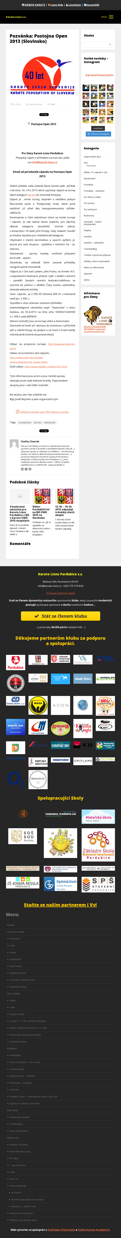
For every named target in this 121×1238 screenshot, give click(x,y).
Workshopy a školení (20, 1117)
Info (86, 162)
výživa (87, 279)
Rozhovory (89, 215)
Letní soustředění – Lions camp (25, 1062)
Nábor (13, 1000)
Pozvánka (88, 184)
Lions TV (14, 1178)
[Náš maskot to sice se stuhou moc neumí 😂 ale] (102, 88)
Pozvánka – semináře (94, 190)
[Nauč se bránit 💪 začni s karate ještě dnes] (110, 112)
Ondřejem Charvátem (61, 1230)
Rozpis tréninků (17, 1014)
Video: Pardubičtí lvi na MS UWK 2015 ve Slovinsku (40, 512)
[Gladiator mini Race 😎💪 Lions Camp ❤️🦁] (102, 96)
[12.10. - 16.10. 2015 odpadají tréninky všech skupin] (65, 496)
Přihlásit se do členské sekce (23, 1220)
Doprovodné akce (92, 156)
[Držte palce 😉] (86, 112)
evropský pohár (25, 422)
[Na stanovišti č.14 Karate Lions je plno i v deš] (94, 88)
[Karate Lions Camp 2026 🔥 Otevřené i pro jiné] (102, 120)
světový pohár (49, 422)
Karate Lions (13, 1137)
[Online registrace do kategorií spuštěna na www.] (86, 120)
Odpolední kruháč (18, 973)
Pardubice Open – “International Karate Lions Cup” (34, 1096)
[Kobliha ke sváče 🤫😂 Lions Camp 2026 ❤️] (110, 96)
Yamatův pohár (17, 1069)
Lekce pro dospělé (15, 931)
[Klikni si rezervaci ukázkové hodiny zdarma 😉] (86, 96)
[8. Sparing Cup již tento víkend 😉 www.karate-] (94, 120)
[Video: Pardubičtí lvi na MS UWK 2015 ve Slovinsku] (42, 496)
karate (31, 194)
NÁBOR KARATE (35, 5)
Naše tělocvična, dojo (20, 1151)
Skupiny (87, 230)
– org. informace (18, 1165)
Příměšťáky (15, 1055)
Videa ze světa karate (94, 267)
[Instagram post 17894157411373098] (86, 104)
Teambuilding (90, 248)
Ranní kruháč (16, 966)
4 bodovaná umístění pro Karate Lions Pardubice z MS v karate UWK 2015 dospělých (19, 513)
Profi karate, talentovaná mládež (25, 1034)
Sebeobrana (15, 959)
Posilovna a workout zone (22, 979)
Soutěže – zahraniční (94, 242)
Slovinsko (37, 422)
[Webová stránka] (22, 469)
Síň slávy (14, 1158)
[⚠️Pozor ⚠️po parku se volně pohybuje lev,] (110, 88)
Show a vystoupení (19, 1130)
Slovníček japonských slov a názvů (27, 1199)
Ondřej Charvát (35, 104)
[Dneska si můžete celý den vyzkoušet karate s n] (102, 112)
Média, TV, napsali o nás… (96, 172)
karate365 (92, 5)
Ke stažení (16, 1192)
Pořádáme (12, 1048)
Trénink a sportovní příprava (97, 255)
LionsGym (74, 5)
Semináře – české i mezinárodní (93, 223)
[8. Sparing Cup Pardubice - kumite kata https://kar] (110, 120)
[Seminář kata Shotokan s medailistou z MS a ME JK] (94, 104)
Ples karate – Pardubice (21, 1082)
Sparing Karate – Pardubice (23, 1076)
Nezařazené (89, 178)
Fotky (12, 1172)
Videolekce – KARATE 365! (23, 1206)
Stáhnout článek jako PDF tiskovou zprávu (44, 412)
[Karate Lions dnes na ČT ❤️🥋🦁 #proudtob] (86, 88)
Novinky (10, 925)
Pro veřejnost (90, 209)
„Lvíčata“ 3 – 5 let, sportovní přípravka (28, 1021)
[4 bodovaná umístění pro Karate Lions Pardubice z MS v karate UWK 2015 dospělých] (20, 496)
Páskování (91, 165)
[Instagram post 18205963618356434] (94, 112)
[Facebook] (26, 469)
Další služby (12, 1110)
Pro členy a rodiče (92, 197)
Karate (13, 952)
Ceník (12, 945)
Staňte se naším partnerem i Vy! (60, 905)
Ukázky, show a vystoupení (97, 261)
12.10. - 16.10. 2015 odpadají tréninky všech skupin (64, 511)
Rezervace (15, 938)
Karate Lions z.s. (16, 17)
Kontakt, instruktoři (19, 1144)
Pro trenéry (89, 203)
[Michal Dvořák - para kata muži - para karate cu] (102, 104)
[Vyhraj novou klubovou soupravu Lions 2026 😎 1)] (94, 96)
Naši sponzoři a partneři (21, 1213)
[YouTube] (29, 469)
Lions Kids (56, 5)
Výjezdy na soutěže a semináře (25, 1103)
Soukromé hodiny (18, 986)
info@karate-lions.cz (44, 162)
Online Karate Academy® (94, 1230)
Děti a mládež (13, 993)
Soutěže (88, 236)
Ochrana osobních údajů (60, 593)
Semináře (14, 1089)
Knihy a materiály (18, 1185)
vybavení (88, 273)
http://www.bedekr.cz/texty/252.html (45, 366)
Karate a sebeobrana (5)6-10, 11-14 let (28, 1027)
